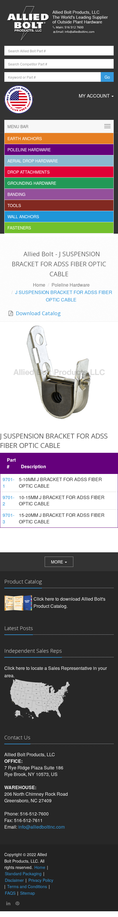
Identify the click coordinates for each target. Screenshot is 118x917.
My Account (95, 95)
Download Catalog (37, 313)
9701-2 (8, 500)
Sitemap (27, 893)
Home (39, 284)
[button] (59, 562)
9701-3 (8, 518)
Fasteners (19, 228)
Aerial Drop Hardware (32, 161)
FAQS (10, 893)
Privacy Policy (40, 880)
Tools (14, 205)
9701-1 (8, 482)
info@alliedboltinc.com (41, 826)
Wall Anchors (23, 216)
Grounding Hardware (31, 183)
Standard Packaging (23, 873)
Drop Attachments (28, 172)
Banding (16, 194)
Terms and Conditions (27, 886)
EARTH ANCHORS (24, 138)
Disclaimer (14, 880)
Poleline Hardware (29, 149)
